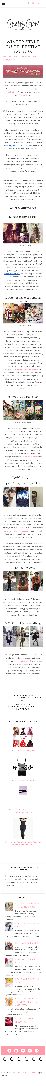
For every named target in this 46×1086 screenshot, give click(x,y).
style (12, 60)
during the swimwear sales (25, 369)
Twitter (38, 92)
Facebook (23, 95)
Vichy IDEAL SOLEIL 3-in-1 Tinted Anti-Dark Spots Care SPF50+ (27, 1001)
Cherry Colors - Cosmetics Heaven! (22, 1073)
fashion (7, 57)
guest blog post (21, 57)
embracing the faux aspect (16, 531)
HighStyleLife (10, 92)
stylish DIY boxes (30, 456)
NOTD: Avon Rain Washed (27, 943)
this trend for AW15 (22, 661)
